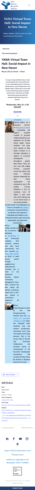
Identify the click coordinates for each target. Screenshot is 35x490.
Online (11, 400)
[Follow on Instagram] (27, 438)
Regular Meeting (20, 405)
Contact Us (10, 460)
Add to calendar (10, 374)
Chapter (4, 400)
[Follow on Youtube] (20, 438)
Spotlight (28, 405)
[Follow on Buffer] (17, 444)
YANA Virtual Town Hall (8, 427)
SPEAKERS (17, 120)
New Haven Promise (23, 127)
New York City (12, 405)
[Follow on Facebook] (13, 438)
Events (11, 33)
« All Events (5, 49)
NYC (8, 400)
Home (5, 33)
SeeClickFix (12, 236)
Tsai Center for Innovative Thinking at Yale (21, 318)
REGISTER (17, 112)
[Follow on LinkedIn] (7, 438)
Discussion (4, 405)
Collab (25, 207)
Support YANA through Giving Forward (17, 450)
